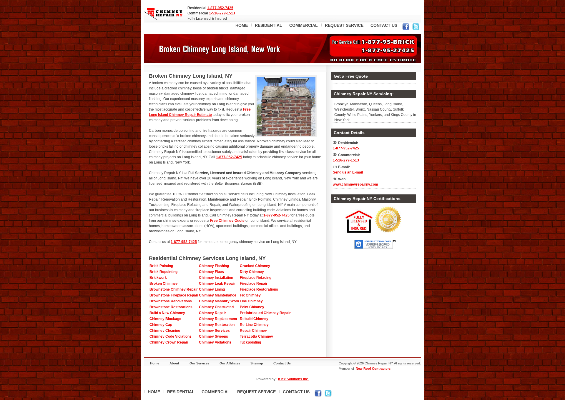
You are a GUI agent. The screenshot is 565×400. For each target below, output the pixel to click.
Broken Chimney (163, 283)
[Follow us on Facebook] (406, 27)
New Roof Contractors (373, 368)
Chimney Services (214, 331)
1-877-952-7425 (220, 8)
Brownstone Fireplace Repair (173, 295)
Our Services (199, 363)
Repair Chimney (253, 331)
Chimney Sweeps (213, 336)
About (174, 363)
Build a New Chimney (167, 313)
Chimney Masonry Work (219, 301)
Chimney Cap (160, 325)
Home (154, 363)
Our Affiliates (230, 363)
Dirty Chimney (252, 272)
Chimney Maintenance (217, 295)
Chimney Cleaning (164, 331)
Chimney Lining (212, 289)
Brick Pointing (161, 266)
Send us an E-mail (348, 172)
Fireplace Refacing (255, 278)
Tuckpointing (250, 342)
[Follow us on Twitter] (416, 27)
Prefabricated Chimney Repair (265, 313)
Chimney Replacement (218, 319)
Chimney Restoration (217, 325)
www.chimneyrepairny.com (355, 184)
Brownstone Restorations (170, 307)
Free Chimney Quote (227, 221)
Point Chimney (252, 307)
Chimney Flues (211, 272)
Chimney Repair (212, 313)
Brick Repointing (163, 272)
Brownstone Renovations (170, 301)
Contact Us (282, 363)
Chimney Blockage (165, 319)
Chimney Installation (216, 278)
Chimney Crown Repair (168, 342)
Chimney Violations (215, 342)
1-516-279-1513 (222, 13)
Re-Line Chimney (254, 325)
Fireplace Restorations (259, 289)
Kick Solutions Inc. (293, 379)
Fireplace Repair (253, 283)
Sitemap (256, 363)
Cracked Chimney (255, 266)
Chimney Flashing (214, 266)
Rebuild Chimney (254, 319)
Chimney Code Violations (170, 336)
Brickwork (158, 278)
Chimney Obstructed (216, 307)
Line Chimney (251, 301)
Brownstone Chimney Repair (173, 289)
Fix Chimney (250, 295)
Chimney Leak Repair (217, 283)
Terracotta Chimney (256, 336)
